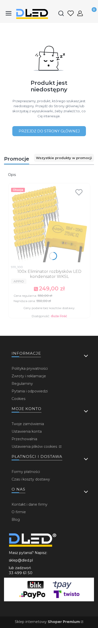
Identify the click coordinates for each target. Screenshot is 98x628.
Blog (16, 519)
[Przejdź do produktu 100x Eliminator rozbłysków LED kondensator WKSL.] (49, 224)
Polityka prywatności (30, 368)
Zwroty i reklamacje (29, 376)
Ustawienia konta (27, 431)
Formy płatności (26, 471)
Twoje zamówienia (28, 424)
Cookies (18, 398)
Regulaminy (22, 383)
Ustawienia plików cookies (35, 446)
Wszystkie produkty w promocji (64, 158)
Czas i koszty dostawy (31, 479)
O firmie (19, 512)
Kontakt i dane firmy (29, 504)
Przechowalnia (24, 439)
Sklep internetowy (47, 621)
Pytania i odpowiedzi (30, 391)
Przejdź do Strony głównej (49, 131)
